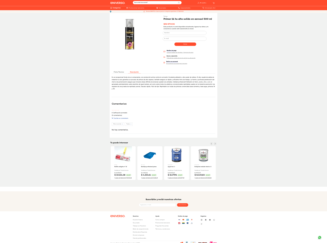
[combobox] (157, 2)
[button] (189, 57)
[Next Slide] (215, 143)
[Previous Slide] (211, 143)
